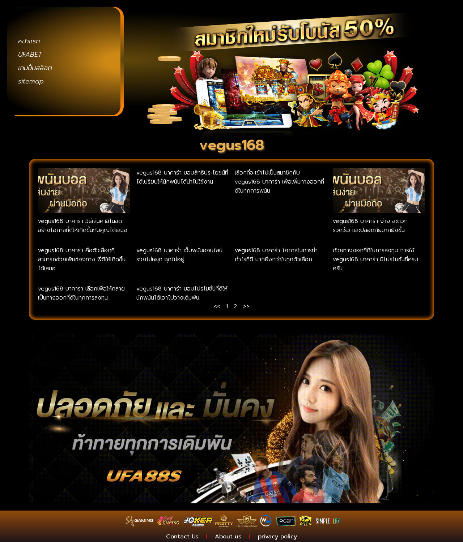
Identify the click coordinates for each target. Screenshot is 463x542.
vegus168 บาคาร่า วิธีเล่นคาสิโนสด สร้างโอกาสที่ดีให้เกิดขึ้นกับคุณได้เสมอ (82, 226)
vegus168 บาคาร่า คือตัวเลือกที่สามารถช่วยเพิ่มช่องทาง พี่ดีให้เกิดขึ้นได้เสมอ (82, 259)
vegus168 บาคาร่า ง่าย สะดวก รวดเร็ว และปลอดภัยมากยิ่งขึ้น (370, 226)
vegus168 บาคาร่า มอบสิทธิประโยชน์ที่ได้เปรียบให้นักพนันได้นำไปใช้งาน (182, 177)
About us (228, 536)
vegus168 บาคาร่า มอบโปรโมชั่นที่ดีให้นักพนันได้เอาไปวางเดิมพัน (182, 293)
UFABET (30, 55)
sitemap (31, 81)
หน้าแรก (29, 41)
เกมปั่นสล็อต (35, 68)
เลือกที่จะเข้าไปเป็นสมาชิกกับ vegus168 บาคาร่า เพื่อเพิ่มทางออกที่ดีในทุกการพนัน (279, 181)
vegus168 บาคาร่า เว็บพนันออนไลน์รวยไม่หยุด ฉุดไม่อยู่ (179, 255)
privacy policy (277, 536)
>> (246, 306)
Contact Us (182, 536)
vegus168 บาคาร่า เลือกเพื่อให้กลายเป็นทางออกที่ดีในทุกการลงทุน (81, 293)
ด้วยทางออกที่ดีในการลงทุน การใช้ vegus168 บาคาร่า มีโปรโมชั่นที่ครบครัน (375, 259)
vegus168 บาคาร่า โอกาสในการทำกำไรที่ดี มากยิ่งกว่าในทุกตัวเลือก (276, 255)
